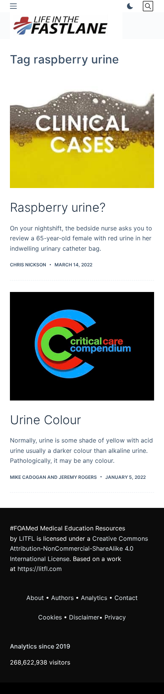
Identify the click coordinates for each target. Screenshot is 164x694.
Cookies (51, 617)
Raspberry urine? (58, 207)
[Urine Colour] (82, 346)
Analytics (94, 598)
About (35, 598)
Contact (126, 598)
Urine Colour (45, 419)
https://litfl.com (40, 568)
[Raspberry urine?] (82, 134)
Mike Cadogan (28, 477)
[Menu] (13, 6)
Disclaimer (84, 617)
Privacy (115, 617)
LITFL (27, 538)
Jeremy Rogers (78, 477)
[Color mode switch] (128, 6)
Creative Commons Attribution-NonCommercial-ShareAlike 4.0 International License (79, 549)
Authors (62, 598)
